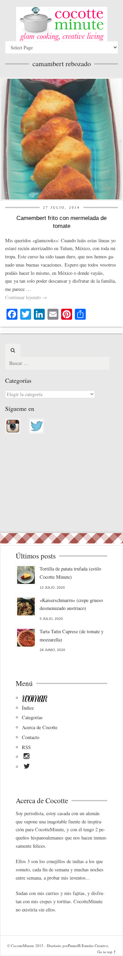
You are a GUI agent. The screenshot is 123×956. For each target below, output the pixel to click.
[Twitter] (27, 767)
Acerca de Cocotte (39, 727)
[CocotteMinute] (61, 24)
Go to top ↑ (106, 951)
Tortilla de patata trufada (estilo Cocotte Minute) (70, 572)
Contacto (30, 737)
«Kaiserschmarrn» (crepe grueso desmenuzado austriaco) (71, 604)
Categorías (32, 717)
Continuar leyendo (26, 297)
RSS (26, 747)
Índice (28, 707)
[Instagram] (26, 757)
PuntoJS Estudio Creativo (88, 945)
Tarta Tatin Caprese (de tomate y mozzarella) (72, 635)
